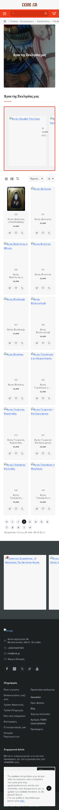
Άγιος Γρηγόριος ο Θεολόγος (43, 496)
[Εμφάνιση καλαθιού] (54, 13)
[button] (42, 135)
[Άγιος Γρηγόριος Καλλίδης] (16, 475)
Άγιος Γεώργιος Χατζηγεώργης (43, 441)
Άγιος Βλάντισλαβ (43, 331)
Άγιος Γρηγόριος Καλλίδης (16, 496)
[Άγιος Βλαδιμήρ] (16, 309)
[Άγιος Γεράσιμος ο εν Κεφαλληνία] (43, 364)
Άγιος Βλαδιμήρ (16, 329)
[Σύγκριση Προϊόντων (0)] (17, 178)
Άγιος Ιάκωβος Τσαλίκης (43, 128)
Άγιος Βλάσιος (16, 384)
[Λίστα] (11, 178)
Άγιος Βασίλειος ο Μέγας (16, 276)
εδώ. (22, 800)
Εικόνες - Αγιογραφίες (22, 21)
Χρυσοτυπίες (43, 21)
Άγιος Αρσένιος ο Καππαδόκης (16, 220)
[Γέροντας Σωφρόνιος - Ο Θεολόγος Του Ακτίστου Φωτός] (25, 576)
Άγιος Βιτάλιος (43, 274)
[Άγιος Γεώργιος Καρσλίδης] (16, 419)
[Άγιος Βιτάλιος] (43, 254)
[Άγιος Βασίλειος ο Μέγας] (16, 254)
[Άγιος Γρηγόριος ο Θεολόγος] (43, 475)
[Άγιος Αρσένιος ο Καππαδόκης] (16, 199)
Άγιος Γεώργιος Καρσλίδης (16, 441)
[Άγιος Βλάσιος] (16, 364)
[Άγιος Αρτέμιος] (43, 199)
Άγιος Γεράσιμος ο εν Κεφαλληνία (43, 386)
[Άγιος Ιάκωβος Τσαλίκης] (24, 132)
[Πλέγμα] (6, 178)
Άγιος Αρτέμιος (42, 219)
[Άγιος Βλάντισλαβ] (43, 309)
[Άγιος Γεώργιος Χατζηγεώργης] (43, 419)
